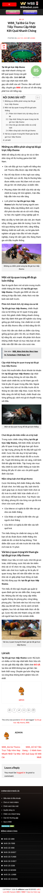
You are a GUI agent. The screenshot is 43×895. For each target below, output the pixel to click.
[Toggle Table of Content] (36, 97)
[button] (9, 4)
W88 (27, 723)
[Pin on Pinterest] (28, 710)
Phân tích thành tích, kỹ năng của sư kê (24, 115)
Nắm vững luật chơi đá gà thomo (22, 131)
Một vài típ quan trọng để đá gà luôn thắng (20, 109)
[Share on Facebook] (14, 710)
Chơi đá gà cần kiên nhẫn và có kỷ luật (22, 126)
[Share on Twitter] (19, 710)
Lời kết (8, 140)
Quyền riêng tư (9, 810)
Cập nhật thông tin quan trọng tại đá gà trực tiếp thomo (24, 120)
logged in (21, 772)
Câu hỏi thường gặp (10, 818)
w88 (38, 889)
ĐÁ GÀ (21, 19)
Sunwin (12, 892)
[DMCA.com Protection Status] (8, 826)
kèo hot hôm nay (34, 892)
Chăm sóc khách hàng (11, 814)
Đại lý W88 (7, 822)
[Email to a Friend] (24, 710)
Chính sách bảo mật (11, 806)
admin (32, 38)
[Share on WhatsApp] (9, 710)
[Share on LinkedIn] (33, 710)
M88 (18, 892)
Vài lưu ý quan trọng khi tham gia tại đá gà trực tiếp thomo (21, 135)
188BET (24, 892)
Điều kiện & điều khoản (12, 798)
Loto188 (6, 892)
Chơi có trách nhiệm (11, 802)
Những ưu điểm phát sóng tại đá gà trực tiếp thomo (20, 102)
